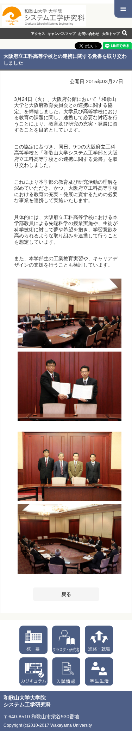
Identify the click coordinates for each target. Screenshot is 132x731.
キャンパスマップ (62, 34)
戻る (66, 594)
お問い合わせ (88, 34)
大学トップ (111, 34)
